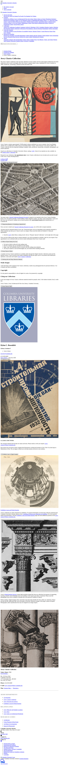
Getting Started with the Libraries (34, 35)
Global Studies (45, 35)
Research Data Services (14, 37)
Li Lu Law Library (16, 23)
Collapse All (4, 159)
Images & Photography (9, 726)
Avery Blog (6, 711)
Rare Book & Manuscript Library (40, 23)
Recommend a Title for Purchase (34, 28)
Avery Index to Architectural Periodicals (13, 713)
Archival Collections (30, 27)
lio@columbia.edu (5, 738)
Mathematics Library (27, 23)
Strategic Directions (11, 41)
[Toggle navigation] (2, 1)
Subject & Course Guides (26, 37)
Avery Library (7, 53)
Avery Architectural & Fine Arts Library (24, 19)
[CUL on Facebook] (1, 741)
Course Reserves (45, 31)
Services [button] (8, 14)
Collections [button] (6, 26)
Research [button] (9, 34)
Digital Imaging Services (11, 594)
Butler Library (43, 20)
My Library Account (9, 7)
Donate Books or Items (9, 743)
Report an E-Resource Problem (11, 746)
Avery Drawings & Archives (11, 701)
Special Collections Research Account (19, 217)
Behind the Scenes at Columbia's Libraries (14, 752)
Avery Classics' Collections (24, 256)
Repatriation (45, 28)
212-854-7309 (4, 734)
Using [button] (8, 30)
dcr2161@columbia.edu (6, 353)
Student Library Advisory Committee (25, 41)
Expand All (3, 160)
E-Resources (23, 28)
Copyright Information (19, 35)
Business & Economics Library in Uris (13, 20)
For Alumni (15, 16)
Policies (55, 39)
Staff (5, 41)
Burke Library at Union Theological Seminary (45, 19)
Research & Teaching (9, 35)
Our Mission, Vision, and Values (45, 39)
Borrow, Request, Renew (35, 31)
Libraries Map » (7, 688)
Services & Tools (8, 16)
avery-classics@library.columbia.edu (13, 685)
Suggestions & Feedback (10, 745)
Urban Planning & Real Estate (11, 722)
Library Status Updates (28, 39)
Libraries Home (7, 51)
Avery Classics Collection (10, 699)
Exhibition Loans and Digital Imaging (10, 510)
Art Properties (7, 697)
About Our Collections (9, 27)
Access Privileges (17, 31)
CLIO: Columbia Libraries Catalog (44, 27)
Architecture (7, 720)
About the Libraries (8, 39)
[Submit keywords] (2, 44)
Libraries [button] (6, 17)
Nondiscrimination (23, 758)
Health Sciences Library (32, 21)
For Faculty (21, 16)
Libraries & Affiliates (9, 19)
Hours (5, 8)
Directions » (16, 688)
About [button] (5, 38)
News (35, 39)
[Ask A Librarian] (1, 4)
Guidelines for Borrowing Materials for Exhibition (35, 514)
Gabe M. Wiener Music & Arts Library (17, 21)
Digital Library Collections (8, 152)
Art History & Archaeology (10, 724)
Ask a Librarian (7, 9)
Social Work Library (19, 24)
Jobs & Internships (17, 39)
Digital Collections (15, 28)
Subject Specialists (53, 28)
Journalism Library (43, 21)
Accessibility (25, 31)
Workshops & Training (38, 37)
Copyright (6, 754)
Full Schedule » (4, 673)
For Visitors (33, 16)
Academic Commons (20, 27)
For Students (27, 16)
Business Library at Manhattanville (31, 20)
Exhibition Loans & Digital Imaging (12, 703)
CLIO (32, 151)
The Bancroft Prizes (8, 747)
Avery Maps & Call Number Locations (13, 709)
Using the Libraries (8, 31)
